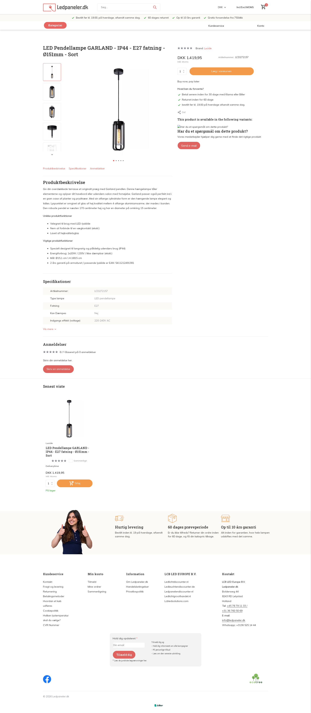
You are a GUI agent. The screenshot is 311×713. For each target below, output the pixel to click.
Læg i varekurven (221, 71)
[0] (262, 7)
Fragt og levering (53, 586)
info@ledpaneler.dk (233, 620)
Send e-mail (189, 145)
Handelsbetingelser (137, 586)
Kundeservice (216, 25)
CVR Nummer (51, 625)
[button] (113, 160)
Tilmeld (92, 581)
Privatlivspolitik (135, 591)
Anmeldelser (97, 168)
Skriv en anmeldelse (58, 369)
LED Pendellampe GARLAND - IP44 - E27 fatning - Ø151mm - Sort (67, 451)
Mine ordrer (94, 586)
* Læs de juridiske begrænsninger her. (130, 660)
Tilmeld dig (124, 654)
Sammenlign (80, 460)
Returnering (50, 591)
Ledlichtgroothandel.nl (177, 596)
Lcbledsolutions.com (176, 601)
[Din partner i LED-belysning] (65, 7)
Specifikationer (77, 168)
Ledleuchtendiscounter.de (179, 586)
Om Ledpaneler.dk (137, 581)
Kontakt (47, 581)
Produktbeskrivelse (54, 168)
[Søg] (154, 7)
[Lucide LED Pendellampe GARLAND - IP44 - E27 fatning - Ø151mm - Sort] (69, 419)
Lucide (208, 48)
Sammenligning (97, 591)
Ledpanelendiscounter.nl (178, 591)
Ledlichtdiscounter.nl (176, 581)
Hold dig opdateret (125, 638)
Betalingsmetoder (53, 596)
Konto (260, 25)
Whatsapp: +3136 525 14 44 (239, 625)
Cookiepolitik (50, 610)
